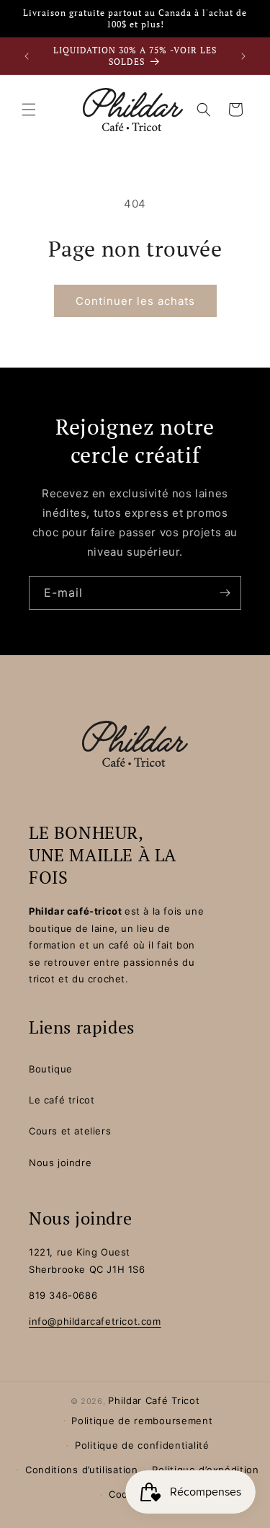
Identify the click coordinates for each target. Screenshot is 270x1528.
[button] (29, 109)
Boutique (51, 1069)
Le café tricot (61, 1100)
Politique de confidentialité (142, 1445)
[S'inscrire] (224, 593)
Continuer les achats (135, 301)
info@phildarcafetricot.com (95, 1321)
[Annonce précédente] (26, 56)
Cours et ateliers (70, 1131)
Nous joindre (60, 1162)
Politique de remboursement (141, 1420)
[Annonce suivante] (243, 56)
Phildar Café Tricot (153, 1400)
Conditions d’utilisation (81, 1469)
